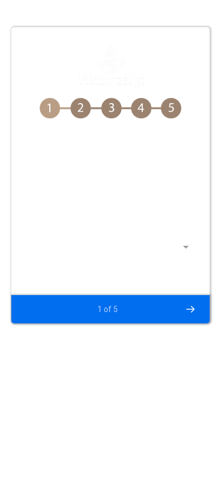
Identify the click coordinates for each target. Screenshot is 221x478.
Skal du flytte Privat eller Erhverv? (100, 223)
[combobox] (110, 252)
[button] (190, 309)
